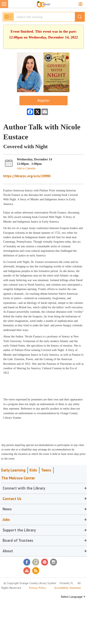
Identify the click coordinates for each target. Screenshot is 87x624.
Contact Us (12, 498)
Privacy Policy (37, 587)
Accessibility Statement (67, 587)
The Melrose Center (18, 478)
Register (43, 100)
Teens (46, 470)
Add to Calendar (26, 168)
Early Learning (13, 470)
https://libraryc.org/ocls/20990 (26, 176)
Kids (33, 470)
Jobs (6, 519)
